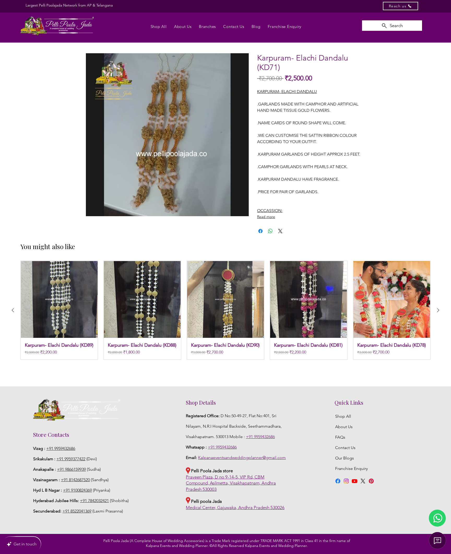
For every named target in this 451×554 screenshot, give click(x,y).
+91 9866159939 (71, 469)
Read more (266, 216)
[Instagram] (346, 481)
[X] (363, 481)
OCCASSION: (269, 210)
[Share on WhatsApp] (270, 231)
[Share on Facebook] (260, 231)
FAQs (340, 437)
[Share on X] (280, 231)
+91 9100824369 (77, 490)
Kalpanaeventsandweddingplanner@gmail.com (242, 457)
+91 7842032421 (94, 500)
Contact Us (345, 447)
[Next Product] (438, 310)
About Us (344, 426)
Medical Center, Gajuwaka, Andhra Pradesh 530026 (235, 507)
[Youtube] (354, 481)
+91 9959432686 (60, 448)
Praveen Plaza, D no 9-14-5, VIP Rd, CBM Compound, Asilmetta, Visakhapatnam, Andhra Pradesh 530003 (231, 483)
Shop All (343, 416)
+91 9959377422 (70, 458)
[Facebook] (338, 481)
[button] (437, 518)
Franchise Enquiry (352, 468)
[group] (225, 310)
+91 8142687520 (75, 479)
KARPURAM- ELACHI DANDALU (287, 91)
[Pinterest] (371, 481)
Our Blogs (344, 458)
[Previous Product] (13, 310)
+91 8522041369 (76, 511)
